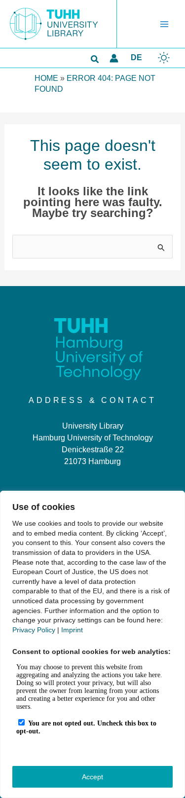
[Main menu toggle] (164, 24)
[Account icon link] (114, 58)
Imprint (72, 630)
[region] (92, 644)
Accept (92, 777)
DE (136, 57)
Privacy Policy (33, 630)
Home (46, 78)
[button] (95, 59)
